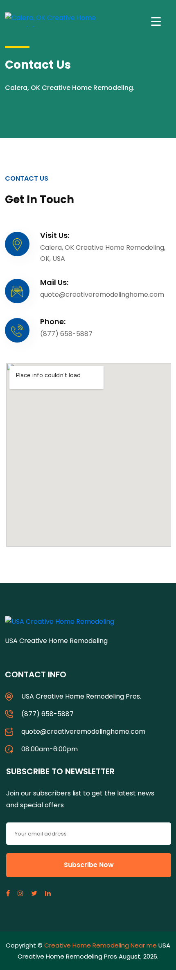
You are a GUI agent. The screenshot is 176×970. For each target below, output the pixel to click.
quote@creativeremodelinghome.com (83, 731)
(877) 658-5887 (47, 714)
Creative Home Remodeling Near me (100, 945)
